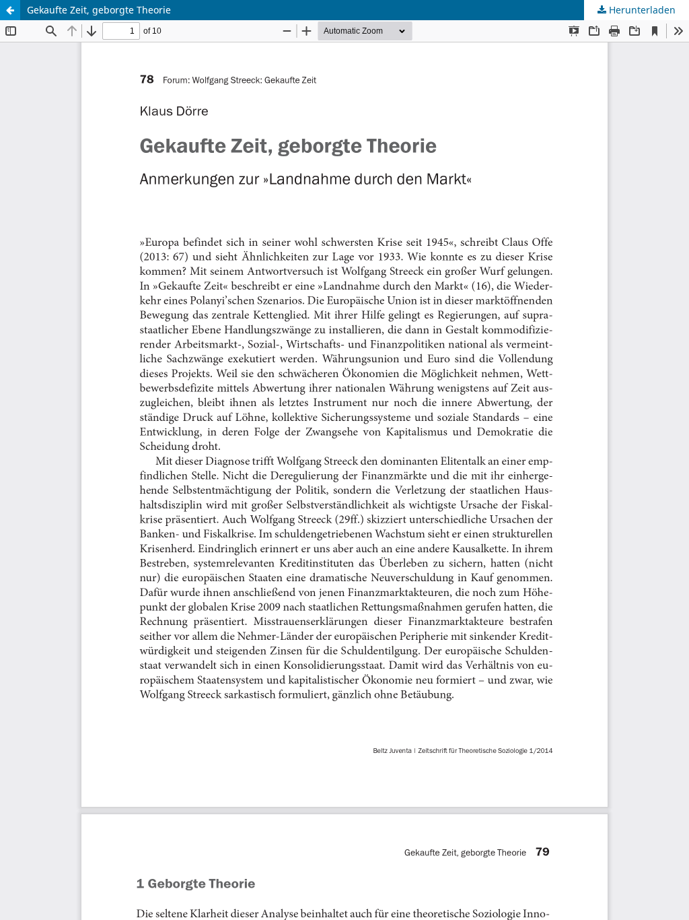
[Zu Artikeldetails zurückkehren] (10, 10)
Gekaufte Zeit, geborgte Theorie (99, 9)
